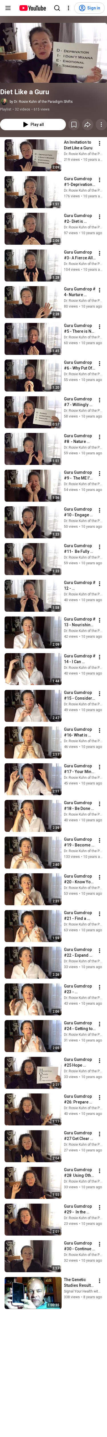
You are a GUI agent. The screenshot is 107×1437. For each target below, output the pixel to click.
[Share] (87, 124)
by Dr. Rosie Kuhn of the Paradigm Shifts (41, 102)
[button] (53, 53)
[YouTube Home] (32, 8)
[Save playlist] (74, 124)
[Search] (57, 8)
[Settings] (68, 8)
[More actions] (101, 124)
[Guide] (8, 8)
